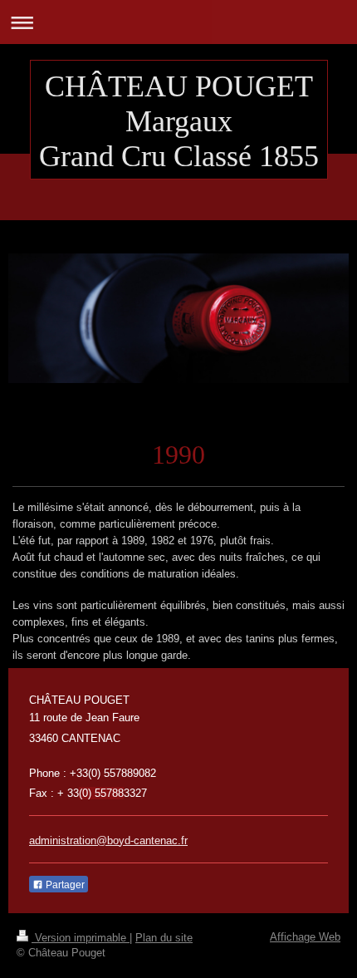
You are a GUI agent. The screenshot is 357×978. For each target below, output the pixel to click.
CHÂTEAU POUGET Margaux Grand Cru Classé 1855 (179, 121)
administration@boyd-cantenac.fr (108, 840)
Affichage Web (305, 937)
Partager (64, 885)
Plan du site (164, 937)
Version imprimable (81, 937)
